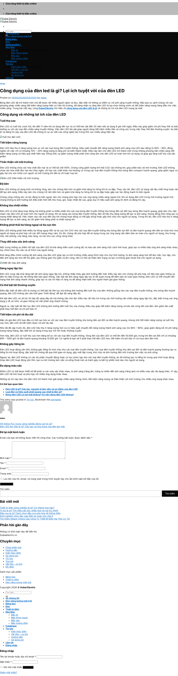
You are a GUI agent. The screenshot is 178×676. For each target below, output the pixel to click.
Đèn (8, 41)
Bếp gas (15, 55)
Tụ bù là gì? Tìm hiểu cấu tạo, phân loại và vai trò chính (29, 510)
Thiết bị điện (12, 44)
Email (4, 468)
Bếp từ (14, 50)
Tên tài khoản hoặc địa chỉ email (18, 656)
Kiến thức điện (18, 66)
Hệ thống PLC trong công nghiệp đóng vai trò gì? (26, 423)
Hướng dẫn (17, 72)
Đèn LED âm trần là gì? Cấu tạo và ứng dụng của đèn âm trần (32, 426)
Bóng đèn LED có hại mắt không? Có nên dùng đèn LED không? (40, 394)
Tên (3, 463)
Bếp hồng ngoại (19, 52)
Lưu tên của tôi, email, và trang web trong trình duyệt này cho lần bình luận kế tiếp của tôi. (51, 478)
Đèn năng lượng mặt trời (19, 36)
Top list (9, 561)
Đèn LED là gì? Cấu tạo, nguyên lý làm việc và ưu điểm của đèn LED (42, 389)
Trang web (5, 473)
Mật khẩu (6, 661)
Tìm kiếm (5, 489)
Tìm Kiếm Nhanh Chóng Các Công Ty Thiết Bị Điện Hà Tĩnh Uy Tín (35, 518)
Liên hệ (9, 77)
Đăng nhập (28, 667)
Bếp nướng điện (19, 58)
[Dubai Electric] (8, 20)
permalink (56, 399)
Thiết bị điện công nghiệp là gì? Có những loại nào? (27, 507)
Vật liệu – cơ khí (19, 69)
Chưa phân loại (13, 547)
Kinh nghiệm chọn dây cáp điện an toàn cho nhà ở (26, 516)
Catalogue (11, 61)
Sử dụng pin (17, 75)
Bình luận (5, 458)
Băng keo (11, 39)
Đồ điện (10, 566)
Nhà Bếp (10, 47)
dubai (43, 97)
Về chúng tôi (12, 33)
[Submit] (7, 596)
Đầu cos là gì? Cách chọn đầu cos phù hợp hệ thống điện (30, 513)
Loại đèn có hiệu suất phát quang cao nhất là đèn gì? (34, 391)
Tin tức (9, 64)
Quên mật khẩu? (8, 672)
